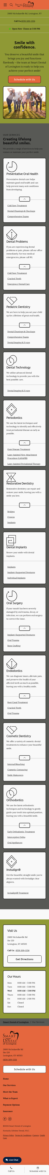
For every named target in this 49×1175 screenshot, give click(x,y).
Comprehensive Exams (18, 216)
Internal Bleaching (16, 764)
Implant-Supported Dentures (21, 572)
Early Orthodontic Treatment (21, 831)
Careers (35, 1135)
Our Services (9, 1085)
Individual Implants (16, 578)
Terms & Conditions (23, 1135)
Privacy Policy (8, 1135)
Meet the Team (10, 1092)
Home (6, 1078)
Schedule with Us (24, 79)
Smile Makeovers (15, 775)
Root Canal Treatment (17, 702)
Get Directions (24, 959)
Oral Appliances (14, 842)
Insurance (8, 1111)
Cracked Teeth (14, 278)
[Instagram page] (10, 1119)
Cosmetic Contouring (17, 769)
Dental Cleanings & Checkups (21, 211)
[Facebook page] (5, 1119)
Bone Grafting (13, 645)
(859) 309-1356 (28, 21)
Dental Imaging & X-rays (18, 342)
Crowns (11, 517)
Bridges (11, 511)
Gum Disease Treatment (18, 449)
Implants (11, 522)
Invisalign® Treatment (18, 893)
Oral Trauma (13, 640)
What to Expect (10, 1098)
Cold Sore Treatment (17, 205)
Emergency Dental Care (18, 284)
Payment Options (11, 1104)
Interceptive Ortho (16, 837)
